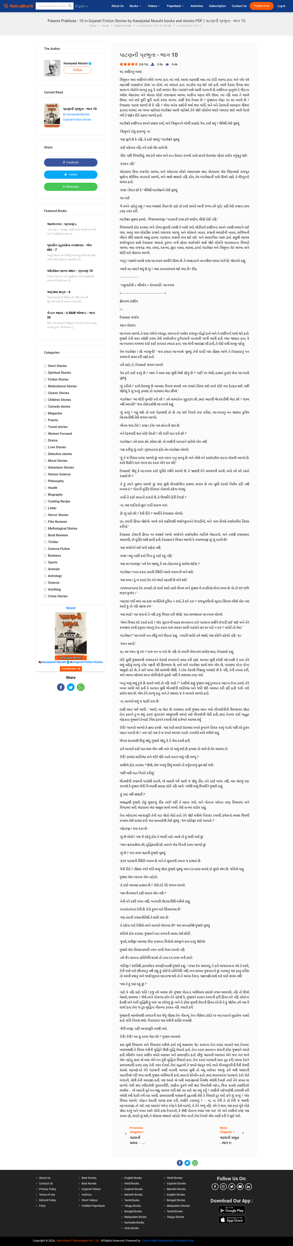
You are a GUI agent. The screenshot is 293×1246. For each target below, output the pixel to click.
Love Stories (57, 447)
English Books (133, 1177)
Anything (54, 589)
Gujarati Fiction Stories (77, 119)
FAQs (42, 1205)
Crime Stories (58, 596)
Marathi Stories (176, 1189)
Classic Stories (58, 393)
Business (54, 555)
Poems (53, 420)
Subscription (217, 6)
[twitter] (231, 1186)
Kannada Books (134, 1222)
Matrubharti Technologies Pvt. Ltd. (79, 1240)
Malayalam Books (135, 1217)
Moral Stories (57, 461)
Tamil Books (131, 1200)
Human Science (59, 474)
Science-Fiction (59, 549)
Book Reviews (58, 535)
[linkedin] (248, 1186)
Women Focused (60, 434)
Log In (282, 6)
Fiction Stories (58, 379)
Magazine (55, 413)
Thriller (53, 542)
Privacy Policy (47, 1189)
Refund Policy (47, 1200)
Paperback (174, 6)
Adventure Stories (61, 467)
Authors (87, 1194)
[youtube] (240, 1186)
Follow (77, 70)
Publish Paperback (93, 1205)
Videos (153, 6)
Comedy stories (59, 406)
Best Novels (89, 1183)
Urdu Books (131, 1228)
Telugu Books (132, 1205)
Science (53, 583)
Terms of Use (47, 1194)
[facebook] (215, 1186)
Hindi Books (131, 1183)
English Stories (176, 1194)
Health (52, 488)
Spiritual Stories (59, 373)
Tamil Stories (175, 1211)
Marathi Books (133, 1194)
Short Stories (57, 366)
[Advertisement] (71, 726)
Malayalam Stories (178, 1205)
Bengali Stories (176, 1200)
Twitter (72, 174)
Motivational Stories (62, 386)
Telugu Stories (175, 1217)
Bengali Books (133, 1211)
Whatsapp (72, 186)
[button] (70, 6)
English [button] (80, 6)
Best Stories (89, 1177)
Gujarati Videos (91, 1189)
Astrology (55, 576)
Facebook (72, 162)
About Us (117, 6)
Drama (53, 440)
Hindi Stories (174, 1177)
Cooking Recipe (59, 501)
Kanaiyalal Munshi (76, 63)
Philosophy (56, 481)
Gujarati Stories (176, 1183)
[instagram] (223, 1186)
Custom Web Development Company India (168, 1240)
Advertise (197, 6)
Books (134, 6)
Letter (52, 508)
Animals (54, 569)
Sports (52, 562)
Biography (55, 494)
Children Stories (59, 400)
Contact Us (239, 6)
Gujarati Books (133, 1189)
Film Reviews (57, 522)
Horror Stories (58, 515)
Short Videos (89, 1200)
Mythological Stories (62, 528)
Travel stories (58, 427)
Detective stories (60, 454)
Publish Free (261, 6)
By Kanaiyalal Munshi (76, 114)
